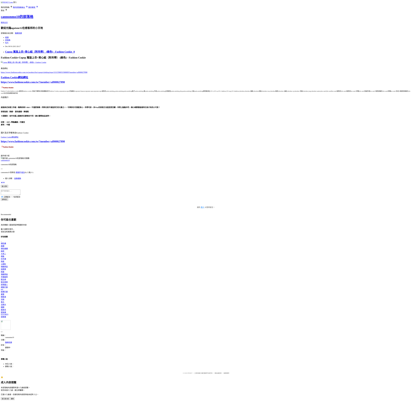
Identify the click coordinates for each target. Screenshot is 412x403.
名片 (7, 43)
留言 (23, 172)
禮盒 (2, 256)
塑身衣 (3, 310)
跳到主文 (4, 22)
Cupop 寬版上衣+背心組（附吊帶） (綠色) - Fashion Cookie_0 (40, 51)
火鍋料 (3, 264)
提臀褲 (3, 317)
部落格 (7, 40)
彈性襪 (3, 243)
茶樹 (2, 299)
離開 (12, 399)
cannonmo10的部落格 (17, 17)
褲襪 (2, 246)
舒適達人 (4, 285)
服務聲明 (226, 373)
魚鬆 (2, 261)
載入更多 (4, 186)
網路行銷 (4, 287)
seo (2, 289)
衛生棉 (3, 279)
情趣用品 (4, 267)
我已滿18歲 (5, 399)
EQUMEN (4, 314)
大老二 (3, 254)
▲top (3, 182)
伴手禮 (3, 259)
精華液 (3, 297)
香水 (2, 302)
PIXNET (190, 373)
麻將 (2, 251)
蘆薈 (2, 294)
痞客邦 (18, 172)
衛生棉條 (4, 282)
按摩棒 (3, 269)
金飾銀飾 (17, 178)
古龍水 (3, 304)
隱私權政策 (218, 373)
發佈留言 (4, 199)
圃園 (2, 307)
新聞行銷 (4, 292)
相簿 (7, 37)
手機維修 (4, 277)
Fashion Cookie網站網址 (14, 77)
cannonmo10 (5, 160)
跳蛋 (2, 272)
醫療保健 (18, 33)
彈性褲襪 (4, 249)
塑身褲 (3, 312)
